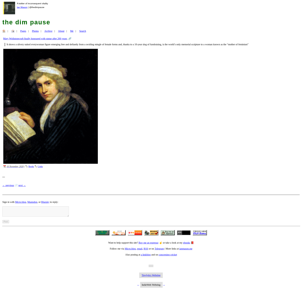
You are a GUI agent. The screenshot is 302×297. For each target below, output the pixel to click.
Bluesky (45, 202)
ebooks (186, 242)
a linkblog (146, 254)
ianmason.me (185, 248)
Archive (48, 31)
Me (71, 31)
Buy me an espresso (148, 242)
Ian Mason (22, 7)
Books (31, 166)
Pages (23, 31)
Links (40, 166)
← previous (8, 185)
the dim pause (26, 22)
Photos (35, 31)
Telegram (159, 248)
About (61, 31)
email (139, 248)
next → (22, 185)
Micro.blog (20, 202)
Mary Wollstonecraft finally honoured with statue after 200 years (35, 38)
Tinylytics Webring (151, 275)
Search (82, 31)
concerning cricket (168, 254)
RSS (146, 248)
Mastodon (32, 202)
